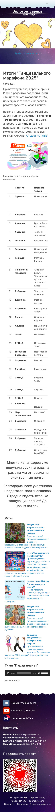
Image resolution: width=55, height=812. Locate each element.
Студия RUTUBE (36, 135)
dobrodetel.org (36, 800)
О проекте (9, 804)
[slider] (45, 672)
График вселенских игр (27, 53)
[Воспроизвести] (8, 673)
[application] (27, 673)
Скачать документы (40, 804)
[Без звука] (39, 673)
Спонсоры (22, 804)
